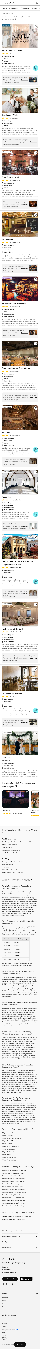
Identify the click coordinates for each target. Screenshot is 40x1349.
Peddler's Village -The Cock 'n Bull (12, 872)
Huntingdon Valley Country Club (12, 862)
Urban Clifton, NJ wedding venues (12, 1184)
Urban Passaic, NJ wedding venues (13, 1197)
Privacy (4, 1323)
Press (4, 1307)
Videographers (25, 8)
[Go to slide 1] (17, 47)
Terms (4, 1326)
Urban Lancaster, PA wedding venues (13, 1203)
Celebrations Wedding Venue (11, 850)
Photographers (13, 8)
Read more (24, 80)
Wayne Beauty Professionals (10, 1146)
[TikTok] (16, 1285)
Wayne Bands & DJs (8, 1149)
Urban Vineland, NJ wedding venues (13, 1200)
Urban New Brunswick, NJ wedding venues (15, 1206)
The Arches (5, 867)
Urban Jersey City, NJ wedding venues (14, 1176)
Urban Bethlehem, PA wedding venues (14, 1192)
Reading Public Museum (9, 844)
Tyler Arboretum (7, 847)
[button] (35, 26)
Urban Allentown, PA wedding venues (13, 1181)
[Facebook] (3, 1285)
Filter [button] (21, 1344)
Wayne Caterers (7, 1143)
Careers (4, 1304)
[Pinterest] (6, 1285)
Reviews (4, 1300)
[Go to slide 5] (23, 47)
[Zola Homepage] (10, 3)
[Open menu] (3, 3)
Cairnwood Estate (7, 864)
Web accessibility (7, 1333)
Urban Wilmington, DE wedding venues (14, 1195)
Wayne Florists (6, 1154)
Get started (10, 1279)
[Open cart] (37, 3)
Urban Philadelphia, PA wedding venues (14, 1170)
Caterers (34, 8)
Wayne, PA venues (8, 13)
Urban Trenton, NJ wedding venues (13, 1186)
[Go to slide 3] (20, 47)
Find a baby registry (8, 1272)
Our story (5, 1297)
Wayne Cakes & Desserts (9, 1141)
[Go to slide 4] (21, 47)
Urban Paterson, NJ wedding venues (13, 1178)
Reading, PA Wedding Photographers (13, 1219)
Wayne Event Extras (8, 1133)
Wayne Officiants (7, 1135)
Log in (4, 1267)
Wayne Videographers (9, 1157)
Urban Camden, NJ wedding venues (13, 1189)
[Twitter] (9, 1285)
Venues (4, 8)
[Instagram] (13, 1285)
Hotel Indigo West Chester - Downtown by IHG (16, 842)
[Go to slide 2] (18, 47)
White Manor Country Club (10, 870)
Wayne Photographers (9, 1160)
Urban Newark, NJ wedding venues (13, 1173)
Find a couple (6, 1270)
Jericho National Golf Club (10, 853)
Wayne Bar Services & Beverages (12, 1138)
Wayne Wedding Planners (10, 1152)
